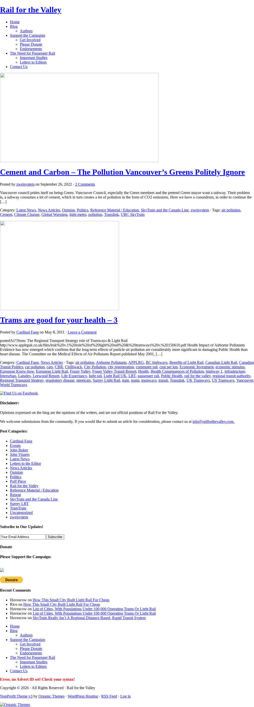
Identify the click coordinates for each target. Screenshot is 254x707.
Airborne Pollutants (111, 362)
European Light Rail (52, 371)
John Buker (19, 450)
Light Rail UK (115, 376)
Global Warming (54, 214)
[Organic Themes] (15, 705)
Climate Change (26, 214)
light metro (77, 214)
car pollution (35, 367)
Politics (82, 210)
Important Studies (33, 58)
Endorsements (31, 49)
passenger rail (148, 376)
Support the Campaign (27, 35)
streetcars (83, 380)
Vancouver (244, 380)
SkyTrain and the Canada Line (165, 210)
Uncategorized (21, 512)
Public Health (171, 376)
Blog (14, 26)
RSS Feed (109, 696)
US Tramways (223, 380)
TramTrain (18, 508)
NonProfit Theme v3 (16, 696)
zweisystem (25, 184)
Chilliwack (73, 367)
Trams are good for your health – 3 (59, 319)
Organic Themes (51, 696)
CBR (59, 367)
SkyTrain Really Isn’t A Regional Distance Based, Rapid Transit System (89, 618)
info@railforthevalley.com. (213, 421)
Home (15, 22)
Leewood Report (46, 376)
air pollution (231, 210)
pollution (95, 214)
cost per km (168, 367)
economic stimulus (230, 367)
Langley (24, 376)
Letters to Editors (33, 62)
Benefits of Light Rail (186, 362)
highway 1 (214, 371)
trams (135, 380)
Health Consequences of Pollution (177, 371)
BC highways (156, 362)
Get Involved (30, 40)
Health (143, 371)
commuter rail (147, 367)
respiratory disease (60, 380)
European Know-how (17, 371)
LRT (132, 376)
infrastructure (234, 371)
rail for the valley (197, 376)
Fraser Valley (80, 371)
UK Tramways (198, 380)
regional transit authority (231, 376)
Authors (26, 31)
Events (15, 445)
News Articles (49, 210)
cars (50, 367)
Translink (111, 214)
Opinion (68, 210)
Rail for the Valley (30, 9)
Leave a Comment (82, 332)
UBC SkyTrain (133, 214)
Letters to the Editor (25, 463)
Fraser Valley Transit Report (114, 371)
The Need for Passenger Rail (32, 53)
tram (125, 380)
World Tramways (13, 385)
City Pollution (95, 367)
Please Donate (31, 44)
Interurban (8, 376)
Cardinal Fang (27, 332)
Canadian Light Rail (221, 362)
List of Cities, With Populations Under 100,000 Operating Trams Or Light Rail (94, 609)
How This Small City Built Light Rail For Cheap (71, 600)
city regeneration (121, 367)
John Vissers (20, 454)
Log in (125, 696)
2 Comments (85, 184)
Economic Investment (197, 367)
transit (163, 380)
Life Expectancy (74, 376)
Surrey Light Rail (106, 380)
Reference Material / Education (114, 210)
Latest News (26, 210)
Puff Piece (18, 481)
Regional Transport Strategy (22, 380)
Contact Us (19, 67)
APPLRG (136, 362)
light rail (95, 376)
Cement (6, 214)
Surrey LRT (19, 504)
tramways (149, 380)
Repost (15, 495)
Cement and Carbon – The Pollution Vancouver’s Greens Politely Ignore (122, 172)
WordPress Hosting (83, 696)
